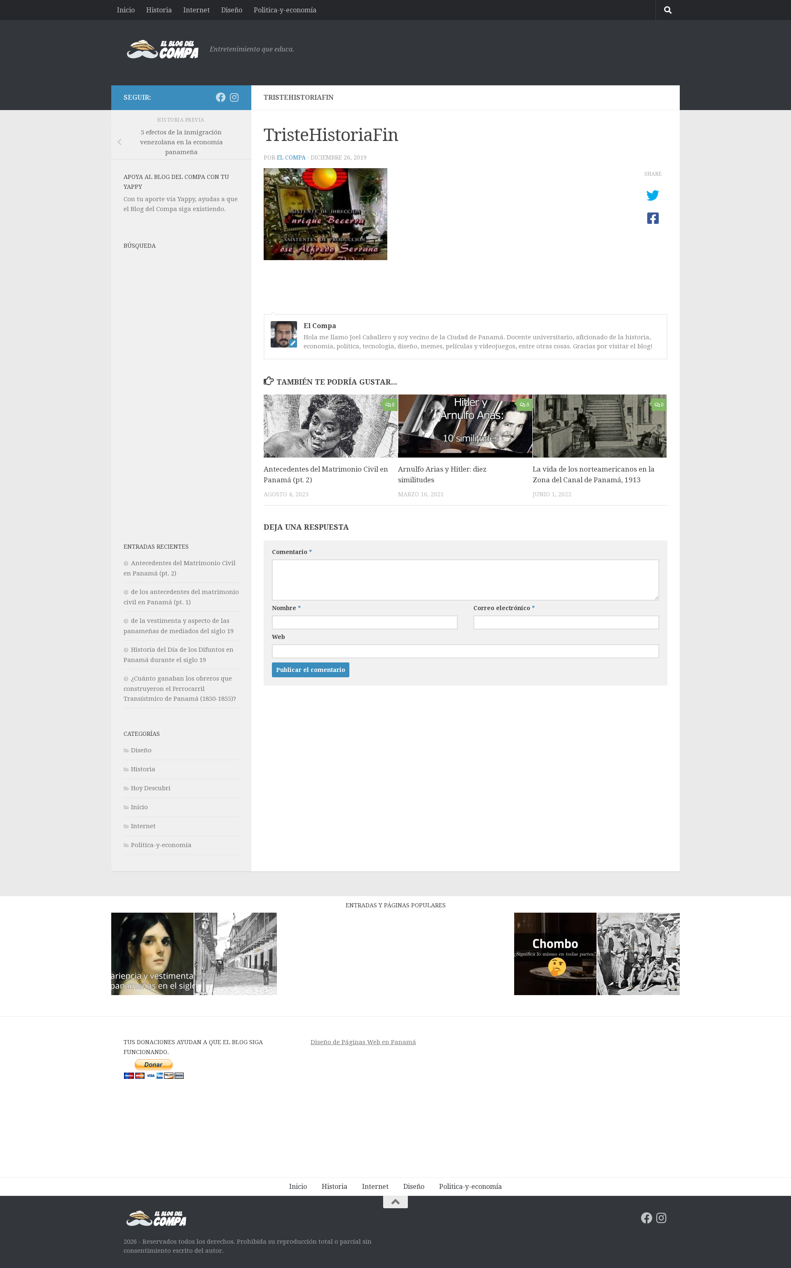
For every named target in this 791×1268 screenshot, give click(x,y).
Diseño (231, 10)
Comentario (292, 552)
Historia (159, 10)
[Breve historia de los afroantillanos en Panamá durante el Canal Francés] (638, 955)
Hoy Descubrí (151, 788)
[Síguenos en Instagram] (234, 97)
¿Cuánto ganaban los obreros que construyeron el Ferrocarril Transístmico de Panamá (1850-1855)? (180, 688)
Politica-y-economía (285, 10)
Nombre (286, 608)
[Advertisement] (517, 51)
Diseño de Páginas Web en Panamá (363, 1042)
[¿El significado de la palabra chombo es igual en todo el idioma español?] (555, 955)
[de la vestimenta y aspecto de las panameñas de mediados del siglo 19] (152, 955)
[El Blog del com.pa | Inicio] (162, 49)
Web (278, 637)
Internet (196, 10)
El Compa (291, 157)
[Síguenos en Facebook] (221, 97)
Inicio (126, 10)
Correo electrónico (504, 608)
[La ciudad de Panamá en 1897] (235, 955)
